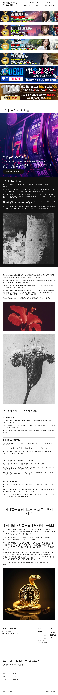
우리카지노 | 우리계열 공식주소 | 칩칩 (10, 4)
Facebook (53, 632)
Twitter (52, 637)
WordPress (52, 691)
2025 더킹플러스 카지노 (9, 271)
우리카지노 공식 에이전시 (10, 633)
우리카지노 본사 (7, 631)
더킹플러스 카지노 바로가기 (13, 171)
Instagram (53, 635)
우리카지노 (6, 184)
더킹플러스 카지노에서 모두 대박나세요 (29, 511)
